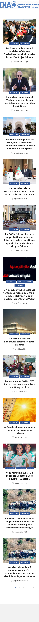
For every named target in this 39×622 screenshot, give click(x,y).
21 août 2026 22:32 (21, 251)
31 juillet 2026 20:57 (20, 581)
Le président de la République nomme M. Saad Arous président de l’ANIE (19, 191)
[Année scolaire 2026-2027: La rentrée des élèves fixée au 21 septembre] (19, 366)
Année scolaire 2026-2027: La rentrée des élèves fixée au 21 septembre (19, 384)
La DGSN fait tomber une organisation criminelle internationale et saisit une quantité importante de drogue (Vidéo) (19, 240)
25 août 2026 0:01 (20, 199)
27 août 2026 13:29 (21, 153)
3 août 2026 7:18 (21, 532)
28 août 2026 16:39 (21, 62)
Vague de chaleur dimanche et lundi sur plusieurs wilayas (19, 430)
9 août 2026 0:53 (20, 437)
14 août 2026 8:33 (20, 349)
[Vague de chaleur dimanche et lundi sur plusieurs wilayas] (19, 410)
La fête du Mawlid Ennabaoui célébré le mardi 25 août (19, 341)
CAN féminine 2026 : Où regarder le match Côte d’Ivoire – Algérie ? (19, 475)
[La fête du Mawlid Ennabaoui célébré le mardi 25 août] (19, 322)
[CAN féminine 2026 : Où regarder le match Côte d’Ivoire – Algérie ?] (19, 456)
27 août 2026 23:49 (21, 110)
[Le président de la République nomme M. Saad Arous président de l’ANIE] (19, 171)
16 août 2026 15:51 (21, 303)
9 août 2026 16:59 (20, 392)
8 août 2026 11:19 (20, 483)
